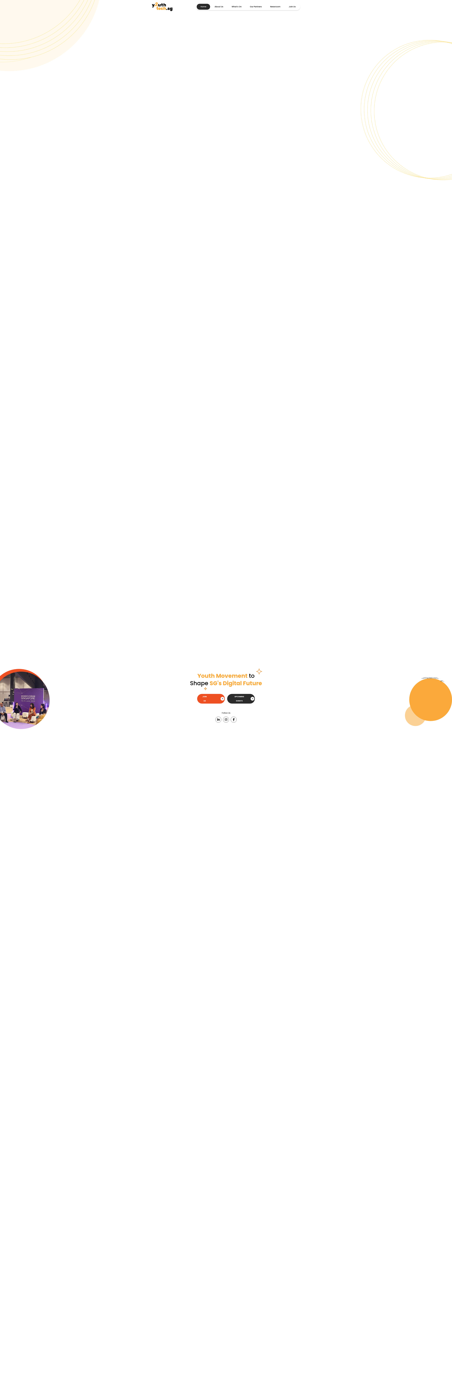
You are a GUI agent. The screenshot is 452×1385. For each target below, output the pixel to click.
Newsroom (275, 6)
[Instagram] (226, 720)
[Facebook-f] (234, 720)
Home (203, 6)
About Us (219, 6)
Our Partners (256, 6)
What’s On (237, 6)
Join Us (292, 6)
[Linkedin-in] (218, 720)
